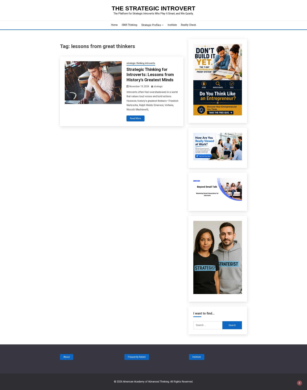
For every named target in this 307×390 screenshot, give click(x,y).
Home (114, 24)
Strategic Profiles (151, 25)
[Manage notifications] (299, 383)
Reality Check (188, 24)
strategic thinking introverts (140, 63)
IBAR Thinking (129, 24)
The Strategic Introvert (153, 8)
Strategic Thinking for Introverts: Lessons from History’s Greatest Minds (150, 74)
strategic (158, 86)
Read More (135, 118)
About (66, 357)
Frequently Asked (137, 357)
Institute (172, 24)
